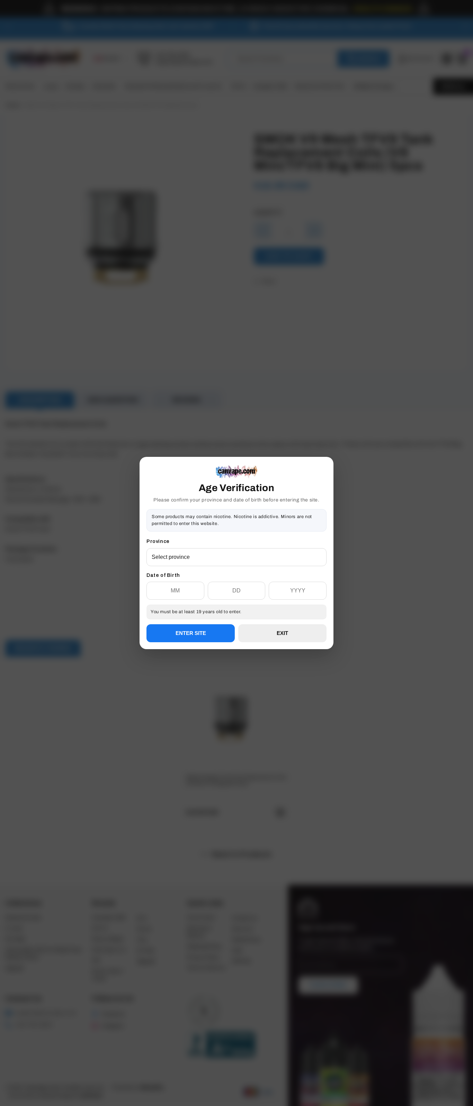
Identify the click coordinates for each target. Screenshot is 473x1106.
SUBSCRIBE (236, 578)
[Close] (326, 492)
